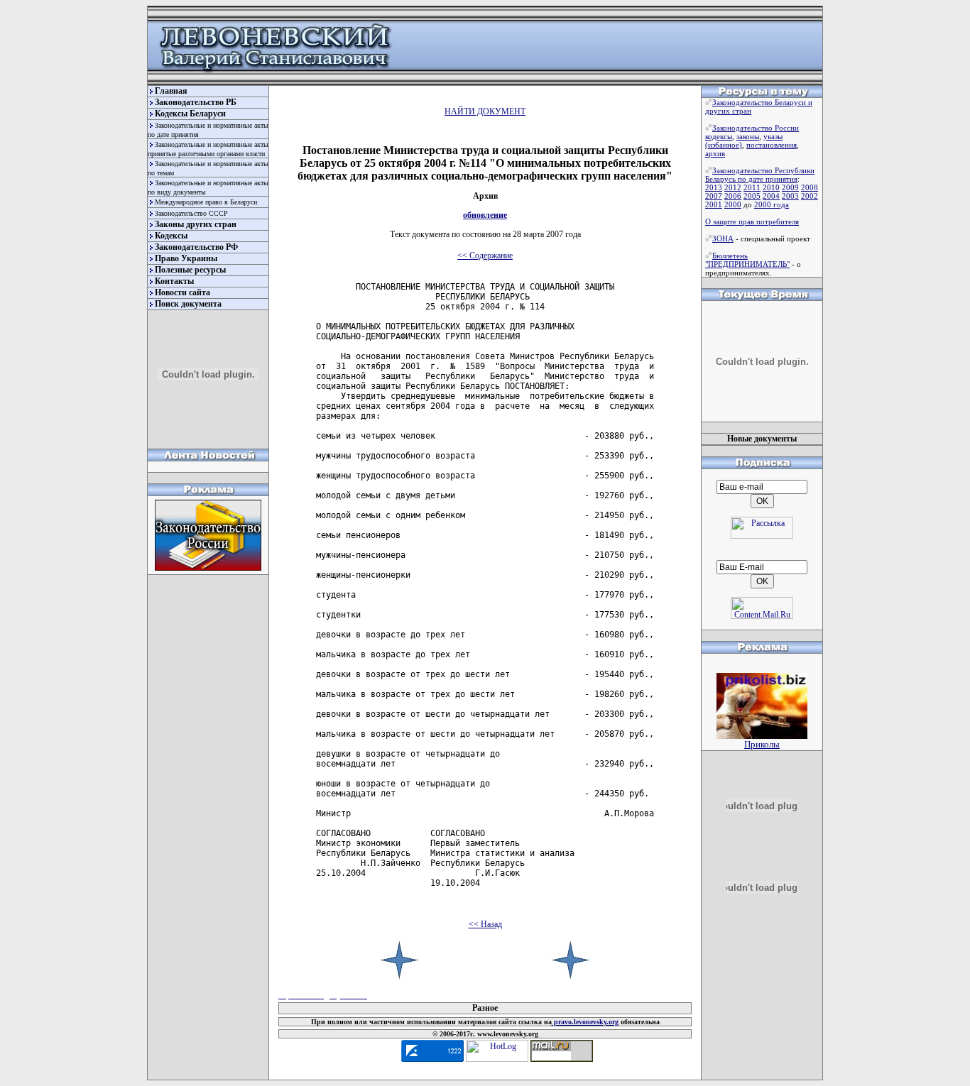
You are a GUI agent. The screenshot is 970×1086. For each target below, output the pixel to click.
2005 (752, 196)
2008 (809, 187)
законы (747, 136)
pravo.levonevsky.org (585, 1022)
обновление (485, 215)
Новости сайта (182, 292)
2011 (752, 187)
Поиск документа (188, 304)
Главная (171, 91)
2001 (713, 204)
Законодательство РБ (195, 102)
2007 (713, 196)
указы (773, 136)
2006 (732, 196)
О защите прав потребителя (752, 221)
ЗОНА (723, 238)
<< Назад (485, 924)
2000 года (771, 204)
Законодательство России (755, 128)
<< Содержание (485, 255)
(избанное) (723, 145)
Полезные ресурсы (190, 270)
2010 (771, 187)
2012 (732, 187)
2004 (771, 196)
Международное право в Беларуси (206, 202)
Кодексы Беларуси (190, 114)
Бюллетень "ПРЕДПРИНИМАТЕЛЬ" (747, 259)
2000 (732, 204)
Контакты (174, 281)
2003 (790, 196)
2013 (713, 187)
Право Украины (186, 258)
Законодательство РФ (196, 247)
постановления (771, 145)
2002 (809, 196)
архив (715, 153)
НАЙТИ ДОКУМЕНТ (485, 111)
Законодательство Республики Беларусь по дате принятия (759, 174)
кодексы (718, 136)
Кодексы (171, 236)
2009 (790, 187)
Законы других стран (195, 224)
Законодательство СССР (191, 213)
